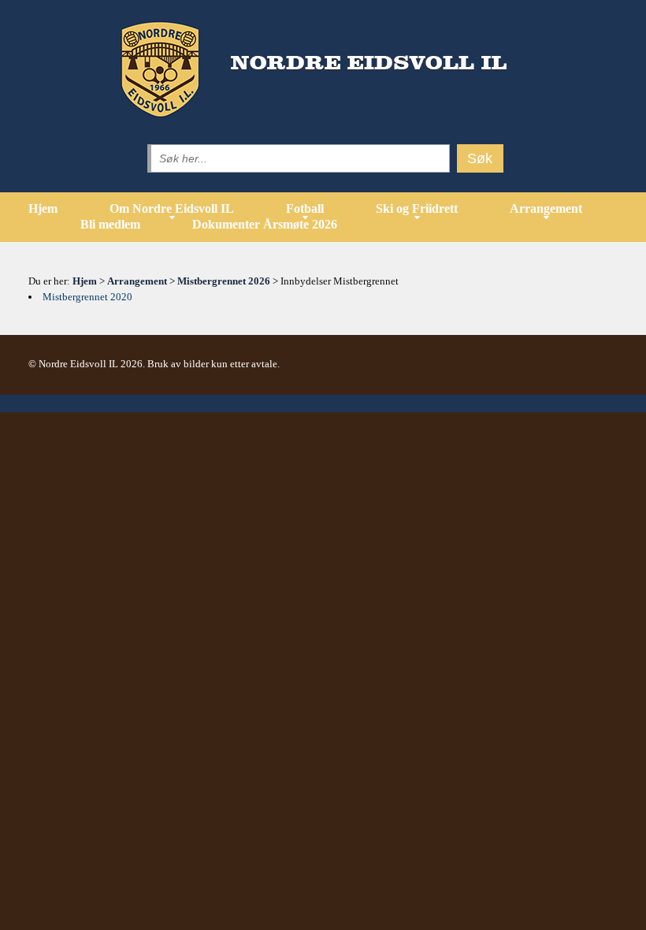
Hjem (43, 208)
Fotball (305, 208)
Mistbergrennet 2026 (223, 281)
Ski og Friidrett (417, 208)
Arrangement (546, 208)
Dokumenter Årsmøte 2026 (264, 224)
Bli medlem (110, 224)
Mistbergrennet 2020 (87, 297)
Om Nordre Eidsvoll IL (172, 208)
